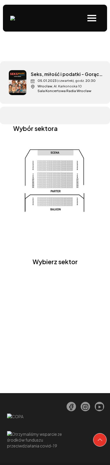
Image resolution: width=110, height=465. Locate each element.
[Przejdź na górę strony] (100, 440)
